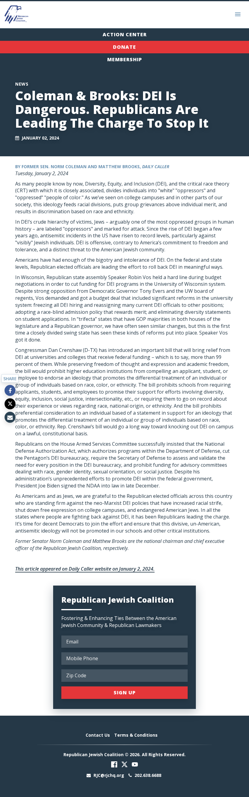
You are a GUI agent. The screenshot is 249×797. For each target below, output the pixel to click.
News (21, 84)
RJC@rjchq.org (109, 775)
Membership (124, 59)
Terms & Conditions (136, 735)
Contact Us (98, 735)
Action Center (125, 34)
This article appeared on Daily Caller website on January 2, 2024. (85, 568)
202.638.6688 (147, 775)
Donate (124, 47)
